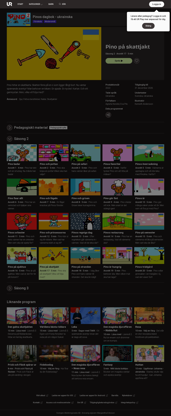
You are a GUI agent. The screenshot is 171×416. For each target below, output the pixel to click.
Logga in (156, 4)
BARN (50, 4)
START (20, 4)
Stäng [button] (148, 26)
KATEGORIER (34, 4)
